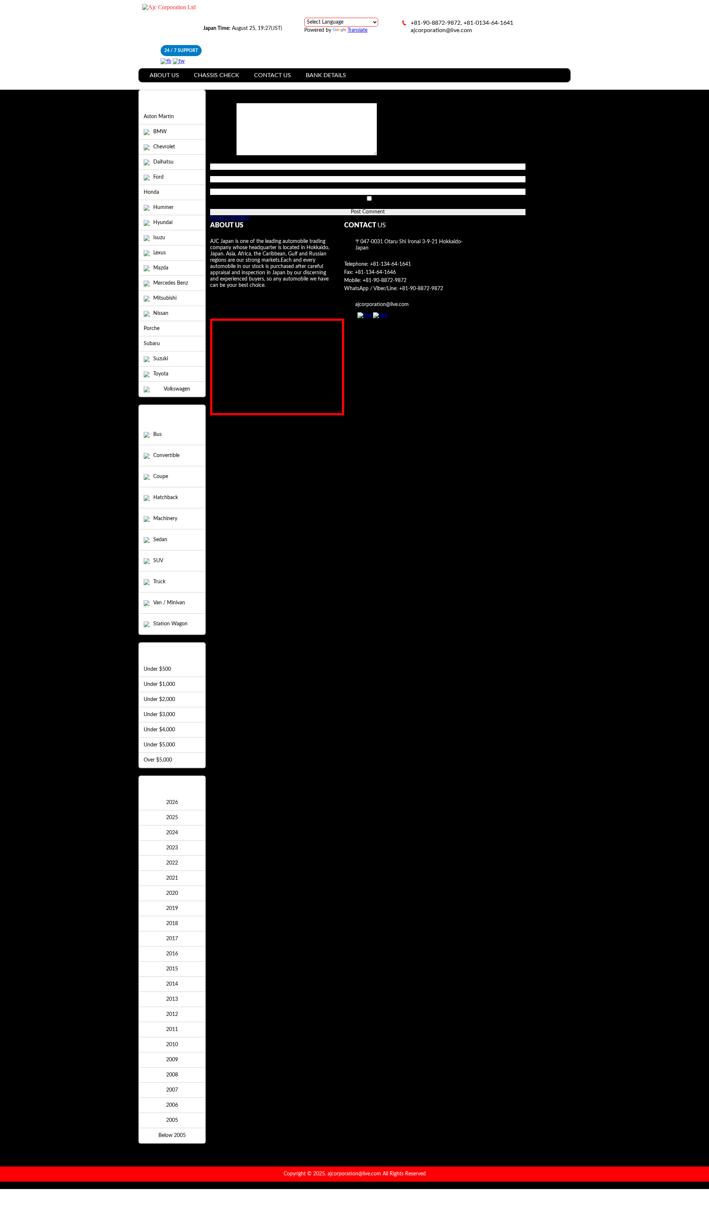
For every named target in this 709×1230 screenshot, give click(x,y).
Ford (158, 177)
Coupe (160, 476)
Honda (151, 192)
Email (218, 172)
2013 (172, 999)
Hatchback (165, 497)
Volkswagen (177, 389)
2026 (172, 802)
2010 (172, 1044)
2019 (172, 908)
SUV (158, 560)
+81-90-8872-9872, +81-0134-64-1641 (462, 23)
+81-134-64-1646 (375, 272)
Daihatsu (163, 162)
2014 (172, 984)
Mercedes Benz (170, 283)
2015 (172, 969)
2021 (172, 878)
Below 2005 (172, 1135)
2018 (172, 923)
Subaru (152, 343)
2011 (172, 1029)
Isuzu (159, 237)
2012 (172, 1014)
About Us (164, 75)
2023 (172, 848)
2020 (172, 893)
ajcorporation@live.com (441, 30)
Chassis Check (216, 75)
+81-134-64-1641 (390, 264)
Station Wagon (170, 623)
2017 (172, 938)
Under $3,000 (159, 714)
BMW (160, 131)
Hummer (163, 207)
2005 (172, 1120)
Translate (357, 30)
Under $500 (157, 669)
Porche (152, 328)
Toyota (160, 374)
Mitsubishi (165, 298)
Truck (159, 581)
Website (219, 185)
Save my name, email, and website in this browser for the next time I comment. (300, 205)
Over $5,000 (158, 760)
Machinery (165, 518)
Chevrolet (164, 147)
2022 (172, 863)
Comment (223, 154)
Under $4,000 (159, 729)
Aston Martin (159, 116)
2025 (172, 817)
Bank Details (326, 75)
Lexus (159, 252)
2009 (172, 1059)
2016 (172, 953)
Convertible (166, 455)
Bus (157, 434)
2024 (172, 832)
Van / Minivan (169, 602)
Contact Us (272, 75)
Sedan (160, 539)
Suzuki (160, 358)
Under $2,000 (159, 699)
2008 (172, 1075)
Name (218, 160)
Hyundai (162, 222)
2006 (172, 1105)
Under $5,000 (159, 745)
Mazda (160, 268)
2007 (172, 1090)
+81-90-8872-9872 (385, 280)
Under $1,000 (159, 684)
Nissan (160, 313)
